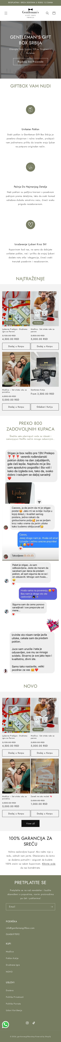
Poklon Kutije (12, 958)
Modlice (10, 951)
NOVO (9, 971)
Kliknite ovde (49, 863)
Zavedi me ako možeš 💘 (41, 796)
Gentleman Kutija (38, 390)
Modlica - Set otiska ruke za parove (42, 330)
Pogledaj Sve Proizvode (31, 61)
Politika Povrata (13, 1003)
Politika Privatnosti (15, 997)
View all (30, 823)
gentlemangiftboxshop (26, 1036)
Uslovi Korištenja (14, 1010)
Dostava (9, 990)
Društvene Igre (13, 964)
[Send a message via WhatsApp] (5, 1025)
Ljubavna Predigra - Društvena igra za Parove (14, 330)
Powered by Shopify (43, 1036)
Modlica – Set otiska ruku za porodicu (14, 391)
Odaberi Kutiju (45, 407)
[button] (6, 13)
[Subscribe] (51, 906)
